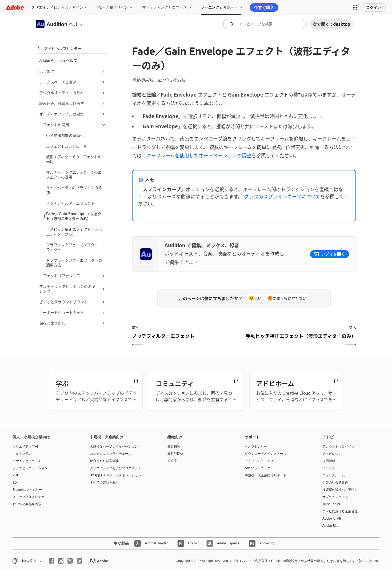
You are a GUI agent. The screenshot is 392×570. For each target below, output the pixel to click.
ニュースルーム (333, 475)
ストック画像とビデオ (29, 497)
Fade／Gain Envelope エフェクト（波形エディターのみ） (73, 216)
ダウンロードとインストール (265, 454)
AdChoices (371, 561)
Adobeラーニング (257, 468)
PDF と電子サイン (112, 7)
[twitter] (70, 561)
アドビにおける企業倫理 (340, 511)
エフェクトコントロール (66, 146)
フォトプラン (22, 454)
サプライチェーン (335, 497)
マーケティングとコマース (164, 7)
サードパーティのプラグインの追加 (74, 190)
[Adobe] (15, 7)
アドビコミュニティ (259, 461)
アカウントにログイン (338, 446)
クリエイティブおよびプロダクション (117, 468)
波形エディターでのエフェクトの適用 (74, 159)
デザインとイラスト (27, 461)
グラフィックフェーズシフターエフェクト (74, 247)
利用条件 (261, 561)
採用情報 (328, 461)
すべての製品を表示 (27, 504)
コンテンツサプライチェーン (110, 454)
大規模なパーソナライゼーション (114, 446)
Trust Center (331, 504)
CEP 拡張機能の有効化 (65, 135)
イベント (328, 468)
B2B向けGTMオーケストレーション (115, 475)
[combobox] (265, 24)
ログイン (373, 7)
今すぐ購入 (264, 7)
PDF (16, 475)
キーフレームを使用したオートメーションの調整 (198, 155)
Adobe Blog (330, 526)
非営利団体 (175, 454)
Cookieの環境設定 (284, 561)
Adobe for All (331, 518)
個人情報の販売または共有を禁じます (328, 561)
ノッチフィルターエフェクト (70, 203)
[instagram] (60, 561)
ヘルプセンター (256, 446)
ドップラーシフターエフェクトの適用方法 (74, 262)
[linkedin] (79, 561)
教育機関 (173, 446)
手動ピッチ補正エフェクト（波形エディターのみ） (74, 231)
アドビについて (333, 454)
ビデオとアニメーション (30, 468)
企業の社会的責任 (335, 482)
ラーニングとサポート (219, 7)
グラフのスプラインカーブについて (282, 196)
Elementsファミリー (27, 490)
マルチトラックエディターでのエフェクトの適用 (74, 174)
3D (15, 482)
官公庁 (172, 461)
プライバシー (241, 561)
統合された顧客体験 (104, 461)
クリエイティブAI (25, 446)
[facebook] (51, 561)
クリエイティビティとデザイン (57, 7)
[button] (355, 7)
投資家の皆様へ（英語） (340, 490)
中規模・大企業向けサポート (265, 475)
